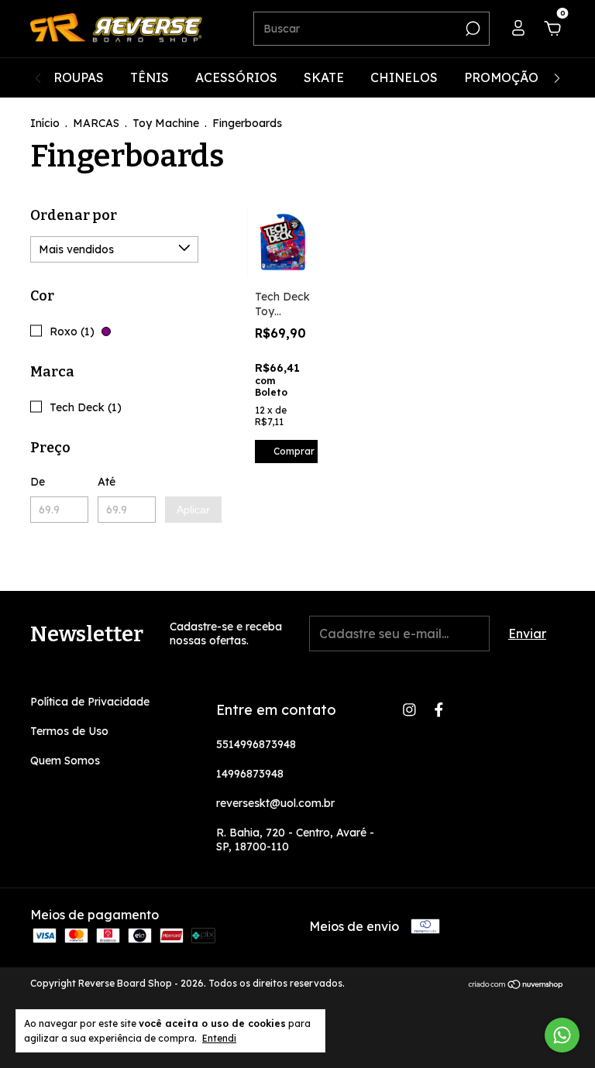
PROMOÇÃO (501, 77)
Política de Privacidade (90, 702)
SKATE (324, 77)
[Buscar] (471, 28)
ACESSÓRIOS (236, 77)
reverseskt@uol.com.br (275, 803)
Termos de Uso (69, 731)
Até (106, 482)
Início (45, 123)
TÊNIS (149, 77)
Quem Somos (65, 761)
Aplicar (193, 509)
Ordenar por (73, 215)
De (37, 482)
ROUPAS (78, 77)
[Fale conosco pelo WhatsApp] (562, 1035)
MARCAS (96, 123)
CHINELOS (404, 77)
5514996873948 (256, 744)
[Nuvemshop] (516, 985)
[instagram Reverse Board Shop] (409, 709)
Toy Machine (165, 123)
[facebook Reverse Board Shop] (439, 709)
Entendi (219, 1038)
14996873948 (250, 774)
